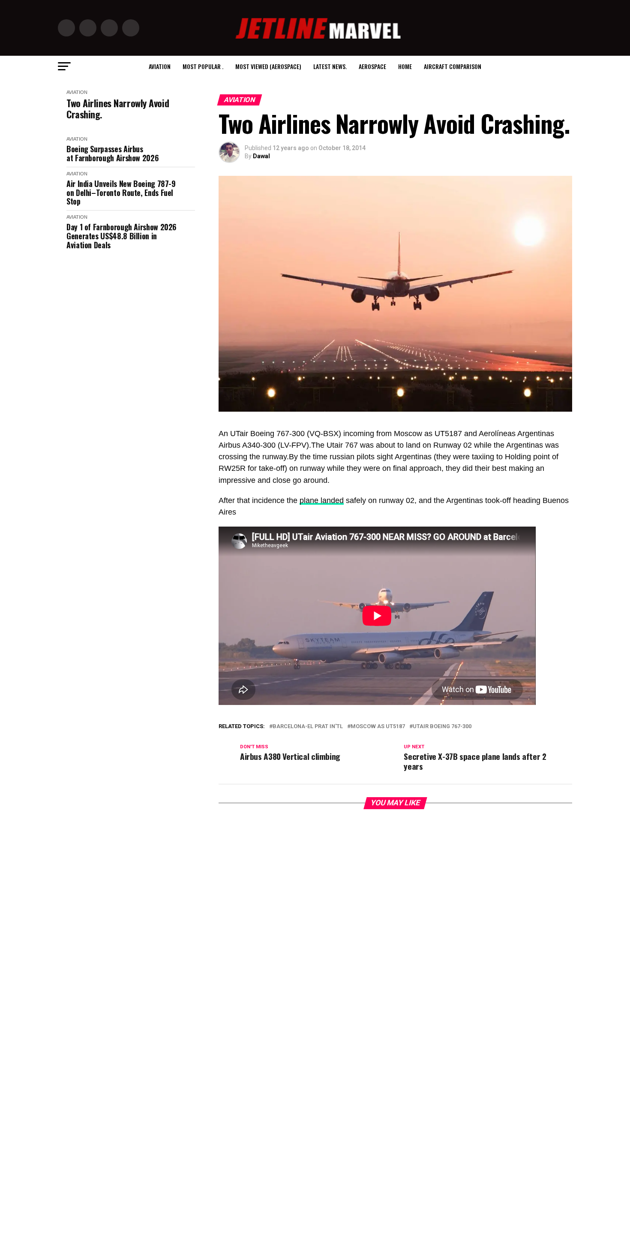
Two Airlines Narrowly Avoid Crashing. (117, 109)
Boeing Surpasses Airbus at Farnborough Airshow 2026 (112, 153)
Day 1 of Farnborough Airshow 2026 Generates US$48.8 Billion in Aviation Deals (121, 236)
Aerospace (372, 66)
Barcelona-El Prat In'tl (308, 726)
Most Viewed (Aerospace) (268, 66)
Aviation (160, 66)
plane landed (322, 500)
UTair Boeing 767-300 (442, 726)
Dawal (261, 156)
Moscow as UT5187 (378, 726)
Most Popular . (203, 66)
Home (405, 66)
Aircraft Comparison (452, 66)
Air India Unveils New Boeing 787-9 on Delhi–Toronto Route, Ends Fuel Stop (121, 192)
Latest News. (330, 66)
